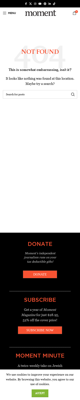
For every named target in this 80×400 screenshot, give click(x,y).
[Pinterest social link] (45, 3)
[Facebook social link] (26, 3)
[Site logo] (40, 13)
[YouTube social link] (40, 3)
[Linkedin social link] (49, 3)
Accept (40, 393)
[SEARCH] (73, 94)
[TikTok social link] (54, 3)
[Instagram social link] (35, 3)
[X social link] (30, 3)
